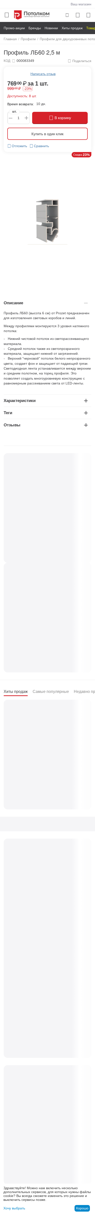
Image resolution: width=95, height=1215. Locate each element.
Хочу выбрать (14, 1208)
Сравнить (41, 146)
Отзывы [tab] (12, 425)
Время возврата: (20, 104)
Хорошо (82, 1208)
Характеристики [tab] (20, 400)
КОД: (7, 61)
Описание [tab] (13, 303)
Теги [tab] (8, 413)
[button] (79, 61)
